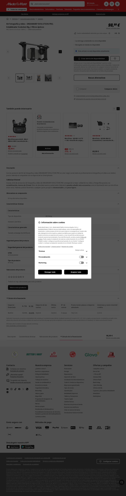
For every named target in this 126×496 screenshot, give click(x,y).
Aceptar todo (76, 272)
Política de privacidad (44, 246)
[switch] (81, 257)
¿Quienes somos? (55, 246)
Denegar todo (50, 272)
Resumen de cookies (67, 246)
